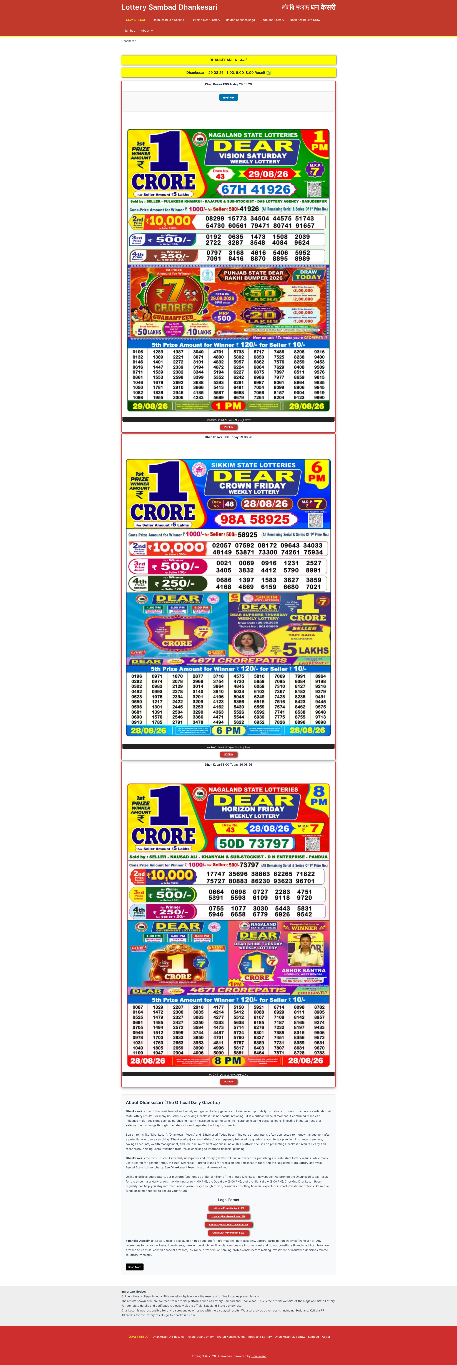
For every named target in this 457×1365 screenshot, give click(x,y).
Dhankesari (259, 1356)
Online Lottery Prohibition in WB (228, 1233)
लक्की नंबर (228, 97)
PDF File (228, 427)
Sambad (129, 30)
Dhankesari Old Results (168, 20)
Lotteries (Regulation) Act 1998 (228, 1208)
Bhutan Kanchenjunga (240, 20)
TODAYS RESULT (135, 20)
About (145, 30)
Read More (134, 1266)
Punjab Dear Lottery (206, 20)
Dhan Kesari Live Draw (305, 20)
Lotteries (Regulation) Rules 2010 (228, 1216)
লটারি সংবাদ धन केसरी (309, 7)
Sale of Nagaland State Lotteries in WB (228, 1224)
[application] (185, 19)
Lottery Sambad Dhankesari (169, 7)
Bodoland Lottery (272, 20)
